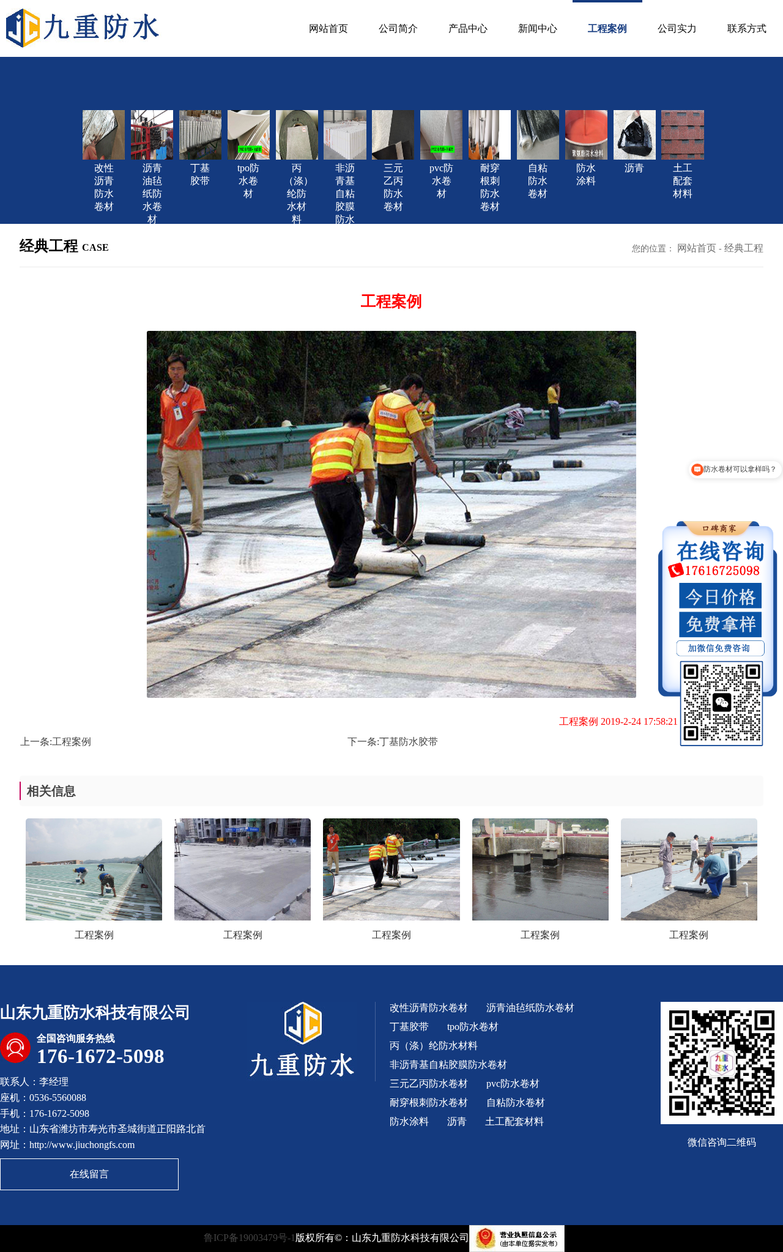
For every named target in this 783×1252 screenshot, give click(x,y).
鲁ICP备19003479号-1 (249, 1237)
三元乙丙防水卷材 (429, 1083)
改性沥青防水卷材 (429, 1007)
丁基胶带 (409, 1026)
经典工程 (743, 248)
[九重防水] (83, 26)
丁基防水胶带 (408, 741)
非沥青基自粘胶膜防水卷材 (448, 1064)
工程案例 (607, 28)
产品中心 (468, 28)
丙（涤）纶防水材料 (434, 1045)
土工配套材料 (514, 1121)
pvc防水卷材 (513, 1083)
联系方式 (746, 28)
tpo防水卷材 (473, 1026)
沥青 (457, 1121)
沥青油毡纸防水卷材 (530, 1007)
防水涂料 (409, 1121)
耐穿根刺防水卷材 (429, 1102)
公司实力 (677, 28)
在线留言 (89, 1174)
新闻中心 (537, 28)
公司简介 (398, 28)
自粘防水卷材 (515, 1102)
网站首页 (328, 28)
